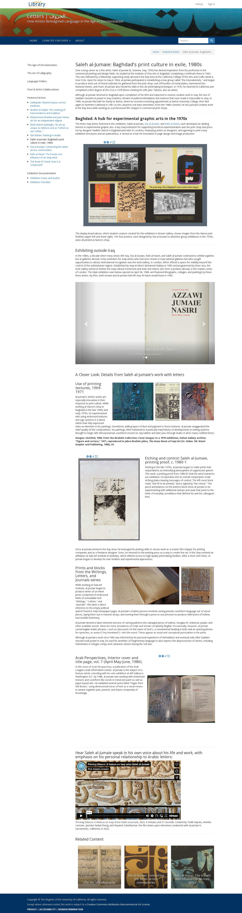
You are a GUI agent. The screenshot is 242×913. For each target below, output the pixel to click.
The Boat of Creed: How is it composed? (45, 163)
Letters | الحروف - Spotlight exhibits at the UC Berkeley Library (37, 4)
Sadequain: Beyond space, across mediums (48, 104)
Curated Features (55, 40)
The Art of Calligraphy (39, 73)
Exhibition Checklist (40, 182)
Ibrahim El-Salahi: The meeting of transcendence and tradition (47, 111)
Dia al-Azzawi (152, 123)
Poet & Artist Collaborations (43, 89)
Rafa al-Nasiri (172, 123)
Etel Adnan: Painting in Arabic (45, 135)
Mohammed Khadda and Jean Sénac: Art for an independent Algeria (49, 119)
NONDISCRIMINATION (70, 909)
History (199, 4)
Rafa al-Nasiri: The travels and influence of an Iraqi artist (46, 156)
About (80, 40)
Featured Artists (170, 51)
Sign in (211, 4)
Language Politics (37, 81)
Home (33, 40)
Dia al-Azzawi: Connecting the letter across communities (49, 148)
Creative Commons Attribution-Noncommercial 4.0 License (118, 904)
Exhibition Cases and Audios (45, 178)
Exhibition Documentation (41, 173)
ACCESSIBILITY (47, 909)
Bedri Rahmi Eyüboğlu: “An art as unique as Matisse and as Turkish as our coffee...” (49, 128)
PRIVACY (32, 909)
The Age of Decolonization (42, 65)
